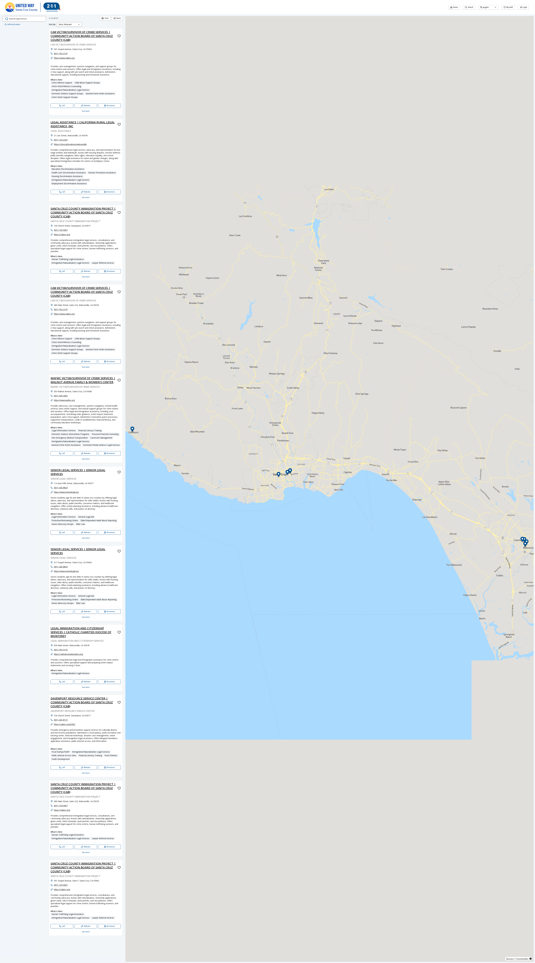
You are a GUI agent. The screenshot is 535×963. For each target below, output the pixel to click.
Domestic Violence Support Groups (67, 93)
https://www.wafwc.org (64, 400)
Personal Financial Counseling (105, 434)
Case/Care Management (101, 437)
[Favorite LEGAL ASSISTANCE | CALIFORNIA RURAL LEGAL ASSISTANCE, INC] (119, 124)
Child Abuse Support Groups (87, 82)
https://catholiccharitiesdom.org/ (68, 654)
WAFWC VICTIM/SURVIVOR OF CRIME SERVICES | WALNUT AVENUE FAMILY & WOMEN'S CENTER (83, 380)
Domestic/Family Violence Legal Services (101, 445)
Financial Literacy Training (89, 430)
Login (525, 7)
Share (118, 18)
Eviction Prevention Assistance (102, 172)
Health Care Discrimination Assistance (69, 172)
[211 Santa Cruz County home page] (33, 7)
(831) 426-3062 (61, 395)
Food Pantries (110, 755)
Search (470, 7)
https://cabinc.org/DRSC (64, 724)
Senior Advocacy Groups (63, 524)
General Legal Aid (86, 516)
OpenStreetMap (522, 958)
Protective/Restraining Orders (65, 520)
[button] (278, 475)
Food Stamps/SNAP (61, 751)
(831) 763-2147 (61, 53)
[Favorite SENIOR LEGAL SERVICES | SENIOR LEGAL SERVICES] (119, 472)
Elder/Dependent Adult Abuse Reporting (98, 520)
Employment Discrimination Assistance (69, 183)
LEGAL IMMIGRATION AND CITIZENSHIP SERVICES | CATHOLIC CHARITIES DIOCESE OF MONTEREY (81, 632)
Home (455, 7)
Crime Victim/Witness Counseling (66, 86)
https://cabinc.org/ (62, 234)
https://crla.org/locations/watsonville (70, 144)
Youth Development (61, 759)
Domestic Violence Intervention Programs (70, 434)
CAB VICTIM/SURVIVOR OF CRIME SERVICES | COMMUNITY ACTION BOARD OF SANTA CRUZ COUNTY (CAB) (82, 36)
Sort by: (52, 24)
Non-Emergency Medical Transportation (70, 437)
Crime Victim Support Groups (65, 97)
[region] (329, 489)
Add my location (13, 24)
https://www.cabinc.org (64, 58)
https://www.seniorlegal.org (66, 492)
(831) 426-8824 (61, 487)
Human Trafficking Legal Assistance (68, 259)
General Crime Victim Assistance (100, 93)
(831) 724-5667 (61, 230)
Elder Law (80, 524)
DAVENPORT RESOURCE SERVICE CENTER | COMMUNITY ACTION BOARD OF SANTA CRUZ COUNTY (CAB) (82, 702)
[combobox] (488, 7)
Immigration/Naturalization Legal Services (70, 90)
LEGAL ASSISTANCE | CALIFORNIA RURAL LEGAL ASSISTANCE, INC (83, 124)
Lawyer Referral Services (103, 262)
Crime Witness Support (62, 82)
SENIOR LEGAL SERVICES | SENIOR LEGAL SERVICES (78, 472)
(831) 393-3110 (61, 649)
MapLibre (509, 958)
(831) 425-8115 (61, 720)
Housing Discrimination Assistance (67, 176)
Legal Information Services (64, 430)
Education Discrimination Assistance (68, 169)
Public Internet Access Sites (64, 755)
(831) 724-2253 (61, 139)
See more (86, 111)
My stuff (509, 7)
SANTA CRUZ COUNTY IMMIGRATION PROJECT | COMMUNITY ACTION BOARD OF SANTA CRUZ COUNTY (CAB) (83, 212)
